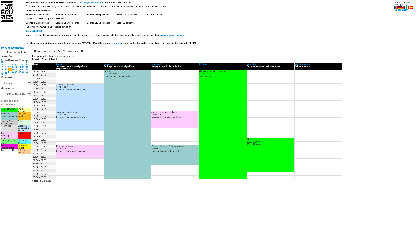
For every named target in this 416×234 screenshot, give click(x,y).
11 (13, 67)
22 (27, 69)
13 (2, 62)
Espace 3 (156, 64)
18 (13, 69)
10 (9, 67)
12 (16, 67)
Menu (12, 47)
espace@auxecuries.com (92, 2)
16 (2, 69)
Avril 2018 (14, 52)
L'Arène (203, 64)
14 (2, 64)
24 (9, 72)
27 (20, 72)
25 (13, 72)
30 (6, 74)
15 (2, 67)
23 (6, 72)
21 (23, 69)
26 (16, 72)
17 (2, 72)
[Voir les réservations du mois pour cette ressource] (7, 52)
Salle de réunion (303, 64)
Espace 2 (108, 64)
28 (23, 72)
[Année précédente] (3, 52)
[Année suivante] (25, 52)
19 (16, 69)
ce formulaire (117, 43)
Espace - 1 (61, 64)
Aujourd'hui (7, 55)
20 (20, 69)
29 (27, 72)
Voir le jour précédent (46, 51)
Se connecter (401, 10)
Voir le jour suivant (71, 51)
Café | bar (251, 64)
